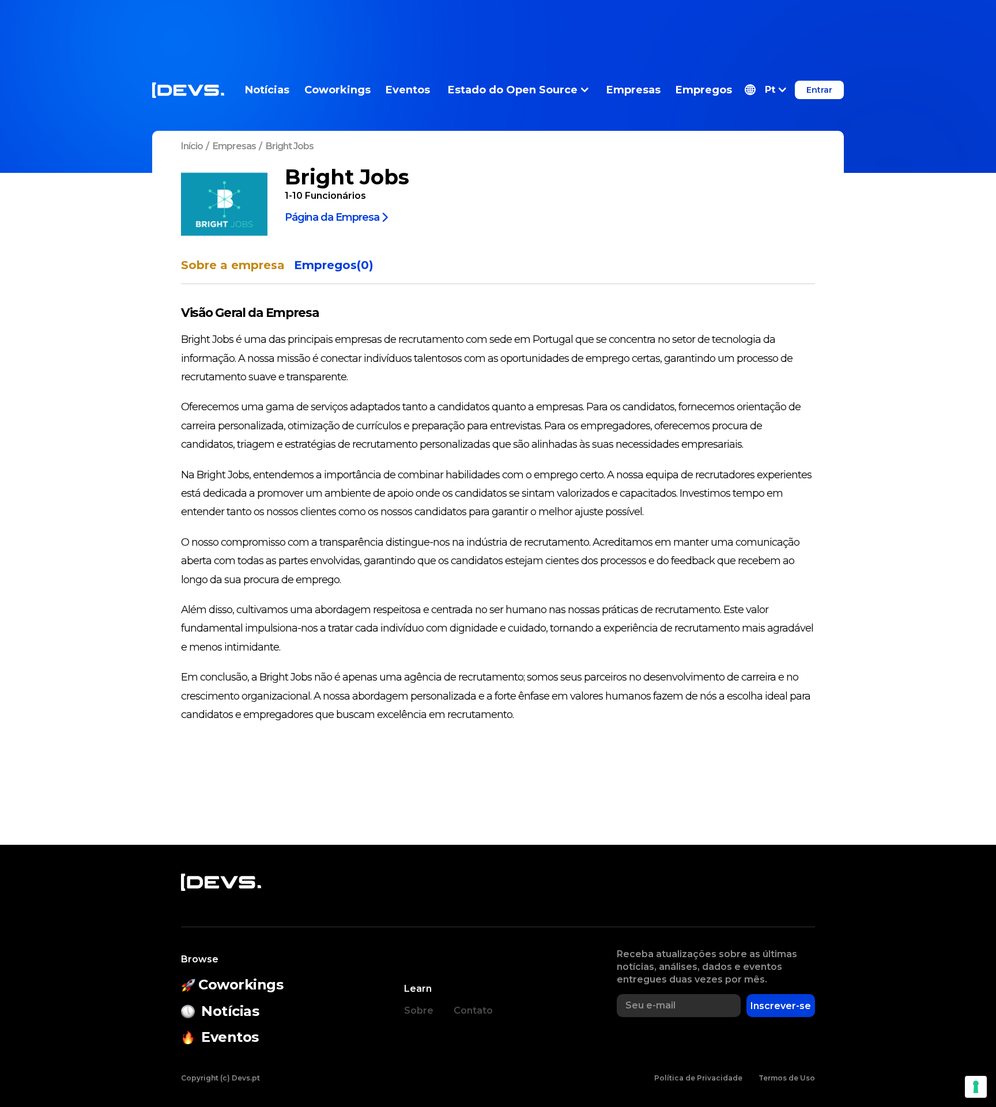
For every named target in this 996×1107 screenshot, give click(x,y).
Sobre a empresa (233, 265)
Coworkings (337, 90)
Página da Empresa (332, 216)
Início (192, 146)
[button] (765, 90)
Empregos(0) (333, 265)
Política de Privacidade (698, 1078)
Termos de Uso (787, 1078)
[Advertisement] (498, 26)
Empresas (633, 90)
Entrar (819, 90)
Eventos (408, 90)
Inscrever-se (780, 1005)
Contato (473, 1010)
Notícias (267, 90)
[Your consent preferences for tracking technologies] (976, 1087)
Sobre (418, 1010)
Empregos (704, 90)
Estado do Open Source (513, 90)
